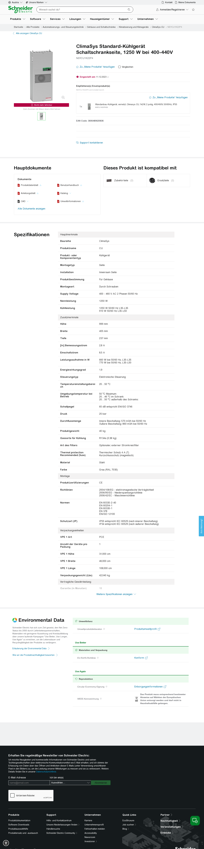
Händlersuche (53, 829)
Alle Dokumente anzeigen (31, 208)
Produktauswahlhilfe (18, 829)
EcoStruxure (128, 820)
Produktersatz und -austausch (23, 833)
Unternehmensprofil (94, 824)
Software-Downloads (18, 824)
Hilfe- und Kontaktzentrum (59, 820)
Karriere (88, 820)
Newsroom (90, 837)
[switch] (5, 843)
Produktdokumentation (19, 820)
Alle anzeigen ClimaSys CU (29, 33)
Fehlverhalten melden (95, 829)
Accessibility (91, 833)
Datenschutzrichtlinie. (46, 771)
